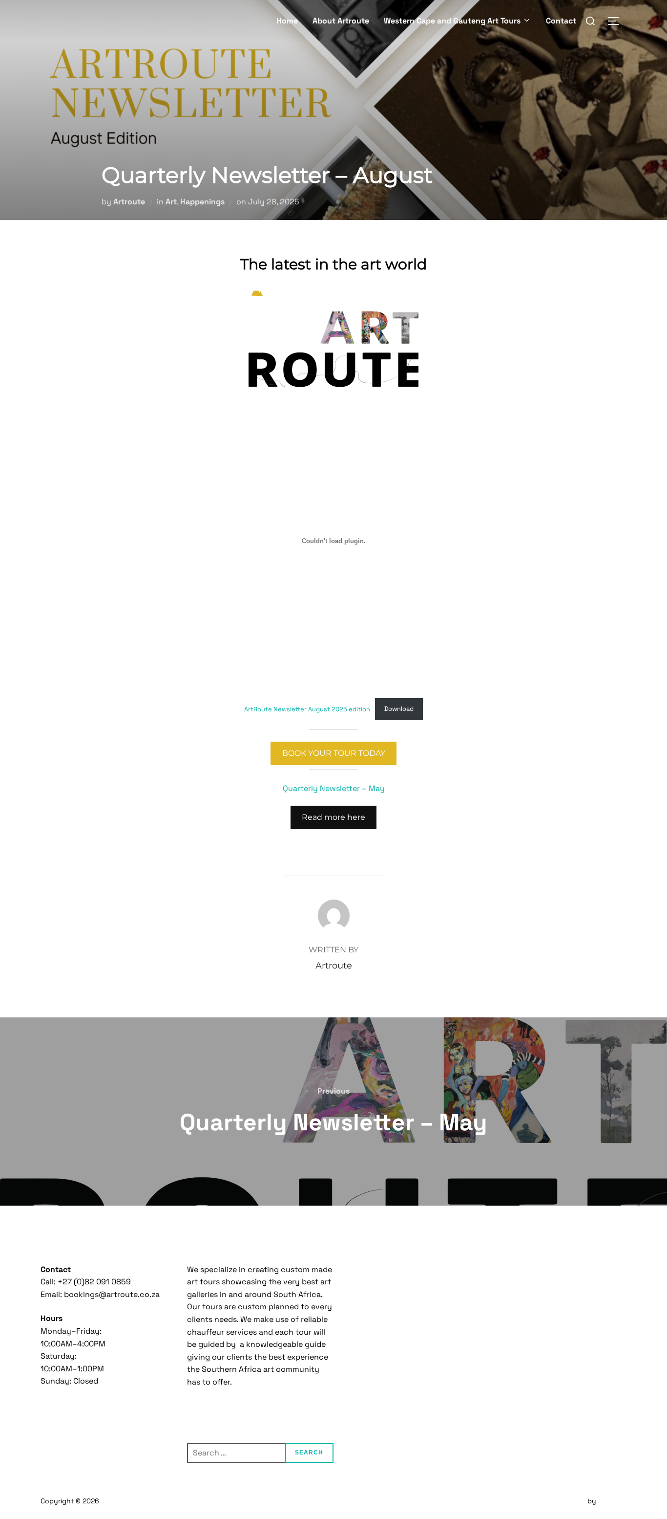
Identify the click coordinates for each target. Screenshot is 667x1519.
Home (287, 21)
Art (171, 202)
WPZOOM (612, 1501)
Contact (561, 21)
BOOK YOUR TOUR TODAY (333, 753)
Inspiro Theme (562, 1501)
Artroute (129, 202)
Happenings (202, 202)
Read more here (333, 817)
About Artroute (341, 21)
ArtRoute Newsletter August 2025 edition (307, 708)
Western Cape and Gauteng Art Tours (452, 21)
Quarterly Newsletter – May (334, 788)
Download (399, 708)
